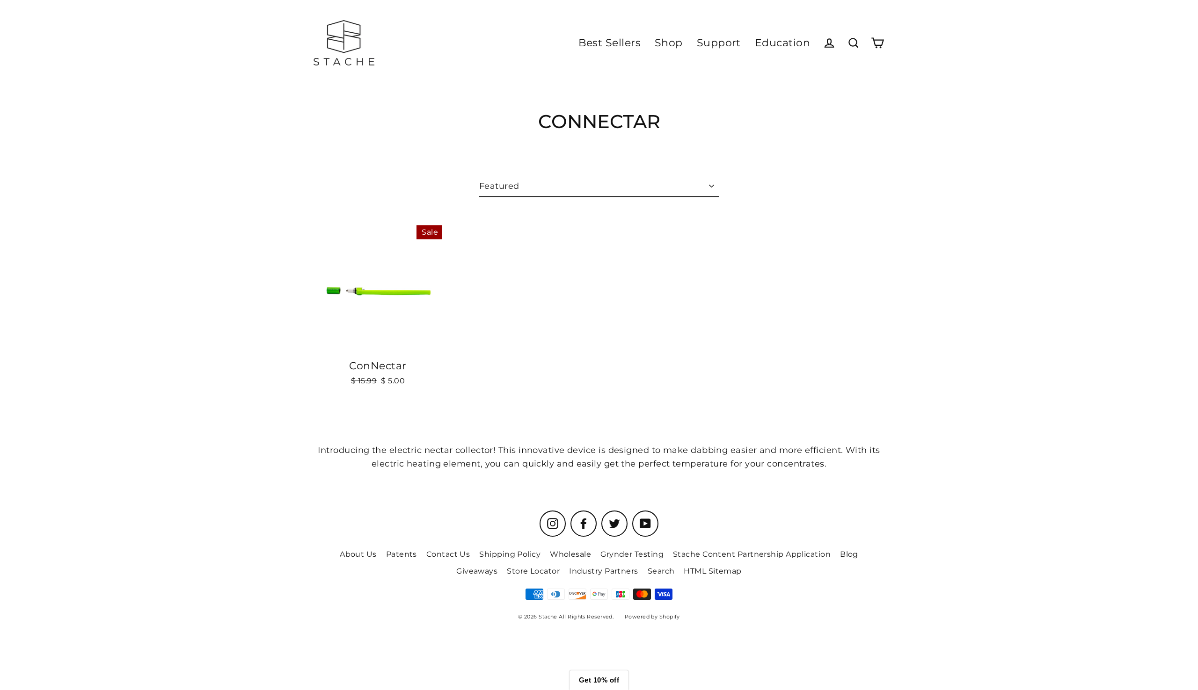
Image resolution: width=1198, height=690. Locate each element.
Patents (401, 554)
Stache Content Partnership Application (752, 554)
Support (719, 42)
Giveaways (476, 571)
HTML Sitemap (712, 571)
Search (661, 571)
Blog (849, 554)
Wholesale (570, 554)
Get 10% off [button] (599, 680)
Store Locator (533, 571)
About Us (358, 554)
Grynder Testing (632, 554)
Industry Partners (603, 571)
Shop (669, 42)
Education (782, 42)
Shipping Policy (510, 554)
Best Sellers (609, 42)
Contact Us (448, 554)
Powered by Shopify (652, 616)
